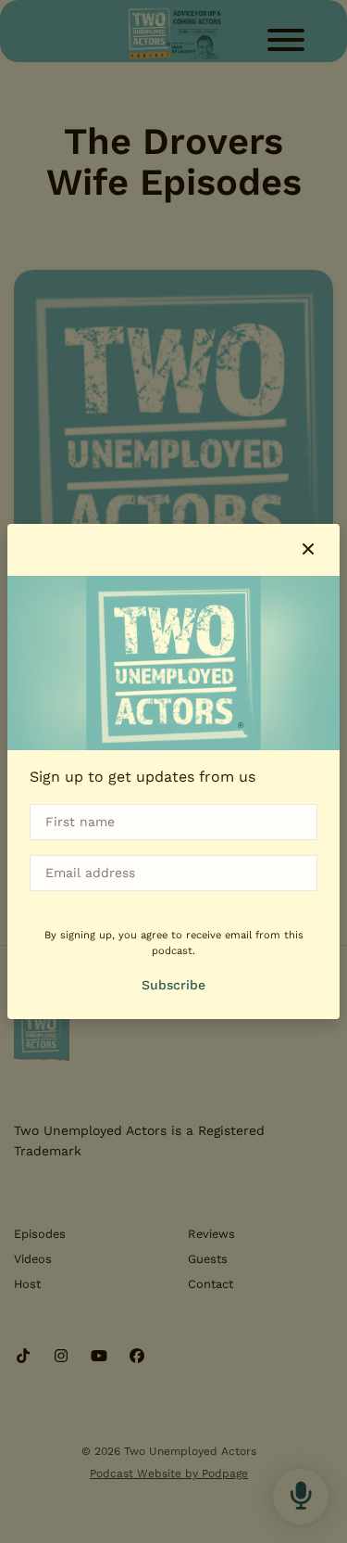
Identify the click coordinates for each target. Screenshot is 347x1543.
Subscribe (173, 984)
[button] (308, 550)
